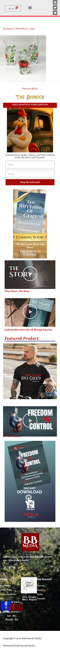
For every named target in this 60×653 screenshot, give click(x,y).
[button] (30, 7)
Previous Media (30, 88)
